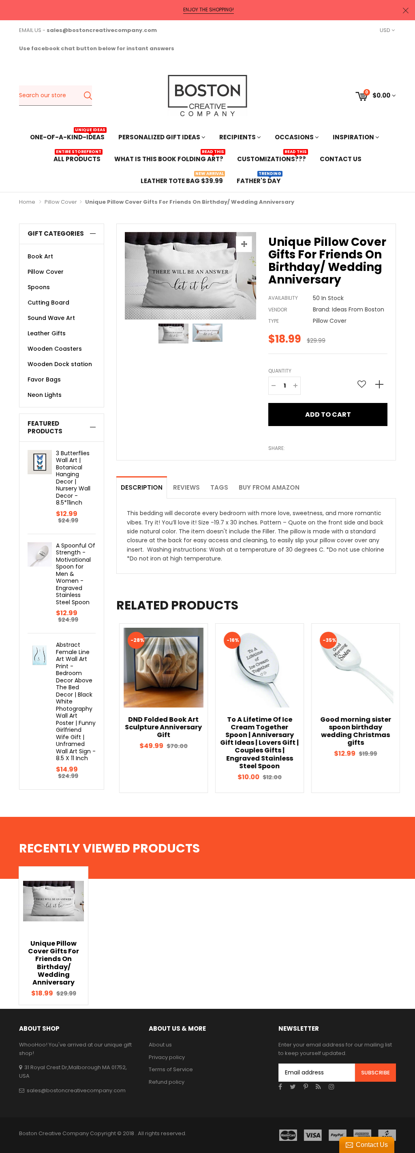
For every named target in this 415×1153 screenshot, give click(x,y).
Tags (219, 487)
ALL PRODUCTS (77, 158)
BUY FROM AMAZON (269, 487)
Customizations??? (271, 158)
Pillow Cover (61, 202)
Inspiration (354, 137)
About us (160, 1045)
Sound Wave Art (51, 318)
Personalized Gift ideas (159, 137)
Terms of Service (171, 1069)
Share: (276, 448)
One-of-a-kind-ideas (67, 136)
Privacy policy (167, 1057)
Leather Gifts (47, 333)
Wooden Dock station (60, 364)
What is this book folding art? (168, 158)
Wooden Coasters (55, 349)
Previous (102, 708)
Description (142, 487)
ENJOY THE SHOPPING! (208, 9)
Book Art (40, 256)
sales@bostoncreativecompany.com (76, 1090)
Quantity (279, 370)
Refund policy (166, 1082)
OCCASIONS (295, 137)
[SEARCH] (87, 95)
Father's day (258, 180)
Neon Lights (45, 395)
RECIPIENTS (238, 137)
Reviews (186, 487)
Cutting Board (48, 302)
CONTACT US (341, 159)
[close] (406, 10)
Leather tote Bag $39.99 (182, 180)
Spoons (39, 287)
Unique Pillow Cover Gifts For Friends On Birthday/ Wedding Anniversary (53, 963)
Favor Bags (44, 379)
